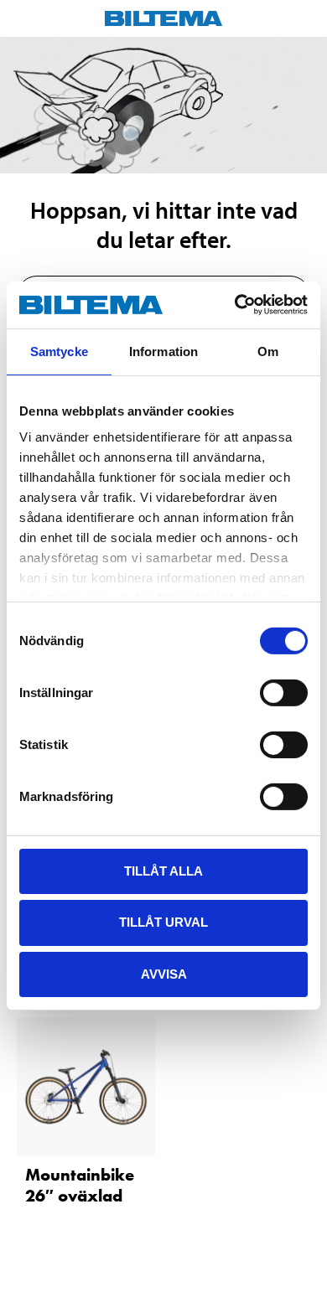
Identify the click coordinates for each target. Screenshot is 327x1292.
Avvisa (164, 974)
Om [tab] (267, 351)
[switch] (284, 692)
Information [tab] (163, 351)
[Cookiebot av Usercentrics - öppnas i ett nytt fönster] (235, 305)
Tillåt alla (163, 870)
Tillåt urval (163, 922)
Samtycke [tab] (59, 351)
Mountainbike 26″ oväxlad (79, 1185)
